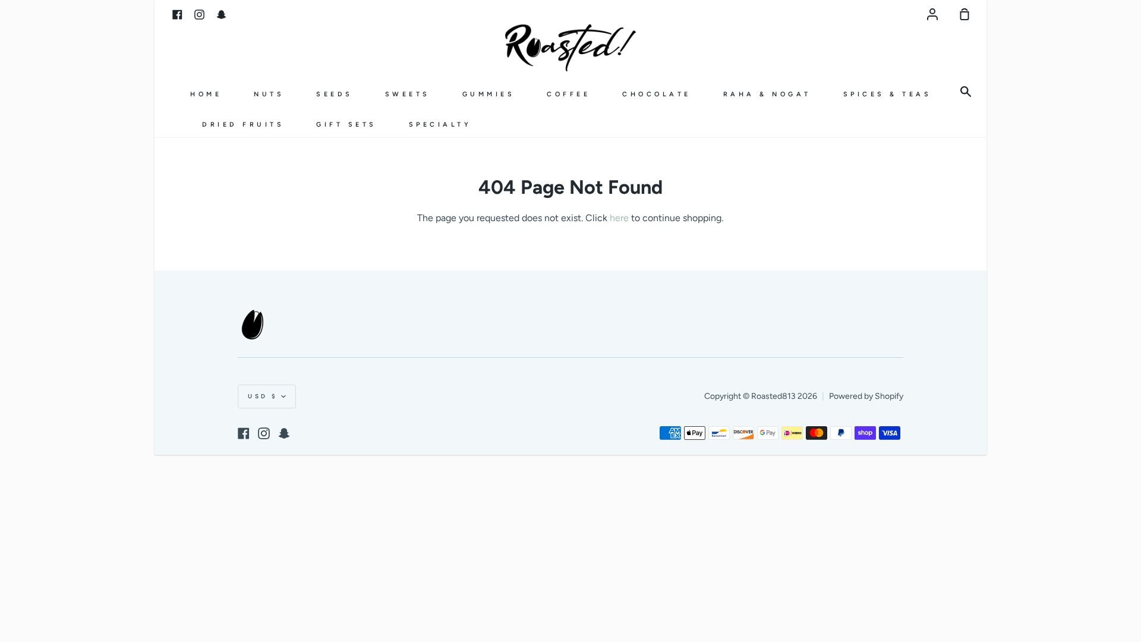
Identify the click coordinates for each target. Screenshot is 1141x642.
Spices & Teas (887, 94)
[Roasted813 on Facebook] (244, 433)
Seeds (334, 94)
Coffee (568, 94)
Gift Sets (346, 124)
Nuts (269, 94)
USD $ (263, 396)
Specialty (440, 124)
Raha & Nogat (767, 94)
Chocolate (656, 94)
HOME (206, 94)
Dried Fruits (243, 124)
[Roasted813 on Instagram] (264, 433)
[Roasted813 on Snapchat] (284, 433)
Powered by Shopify (866, 396)
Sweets (407, 94)
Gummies (488, 94)
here (619, 218)
